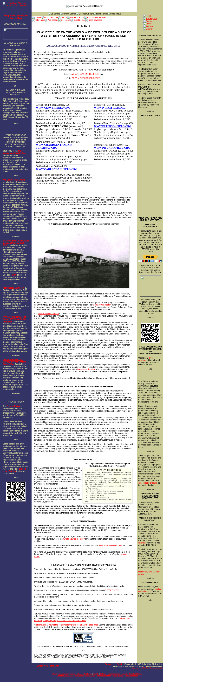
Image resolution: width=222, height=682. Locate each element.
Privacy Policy (13, 406)
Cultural (103, 674)
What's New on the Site (48, 314)
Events (96, 674)
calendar (142, 543)
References (79, 675)
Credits (120, 664)
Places (80, 674)
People (73, 674)
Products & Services (65, 675)
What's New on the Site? (74, 539)
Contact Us (110, 664)
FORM (14, 275)
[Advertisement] (150, 165)
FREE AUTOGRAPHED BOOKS (86, 78)
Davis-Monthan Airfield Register (14, 152)
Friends (125, 674)
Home (54, 674)
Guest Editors (118, 675)
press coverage (146, 359)
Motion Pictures (114, 674)
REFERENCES (111, 590)
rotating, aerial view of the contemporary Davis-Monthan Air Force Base (66, 625)
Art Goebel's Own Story (13, 288)
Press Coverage (131, 675)
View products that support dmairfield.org (15, 17)
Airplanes (88, 674)
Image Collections (104, 675)
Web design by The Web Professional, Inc (147, 668)
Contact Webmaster (102, 305)
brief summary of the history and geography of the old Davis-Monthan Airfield (83, 619)
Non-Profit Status (135, 674)
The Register (64, 674)
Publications (90, 675)
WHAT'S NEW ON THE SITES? (85, 74)
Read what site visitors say (110, 545)
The (4, 180)
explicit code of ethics (14, 470)
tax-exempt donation (86, 369)
